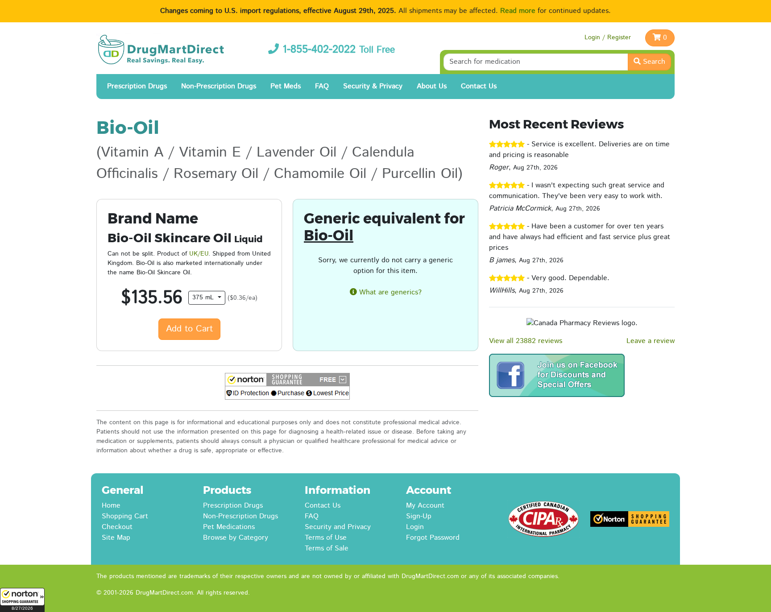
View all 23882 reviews (525, 341)
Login (415, 527)
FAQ (322, 86)
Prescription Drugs (137, 86)
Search (653, 62)
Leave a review (650, 341)
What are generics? (389, 292)
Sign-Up (418, 516)
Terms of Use (326, 538)
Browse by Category (235, 538)
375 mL (204, 297)
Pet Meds (285, 86)
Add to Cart (189, 329)
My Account (425, 505)
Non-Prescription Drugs (218, 86)
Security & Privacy (372, 86)
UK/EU (198, 253)
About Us (432, 86)
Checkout (117, 527)
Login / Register (607, 37)
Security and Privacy (338, 527)
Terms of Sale (326, 548)
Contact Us (479, 86)
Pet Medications (229, 527)
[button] (22, 600)
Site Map (116, 538)
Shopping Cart (125, 516)
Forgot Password (433, 538)
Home (111, 505)
